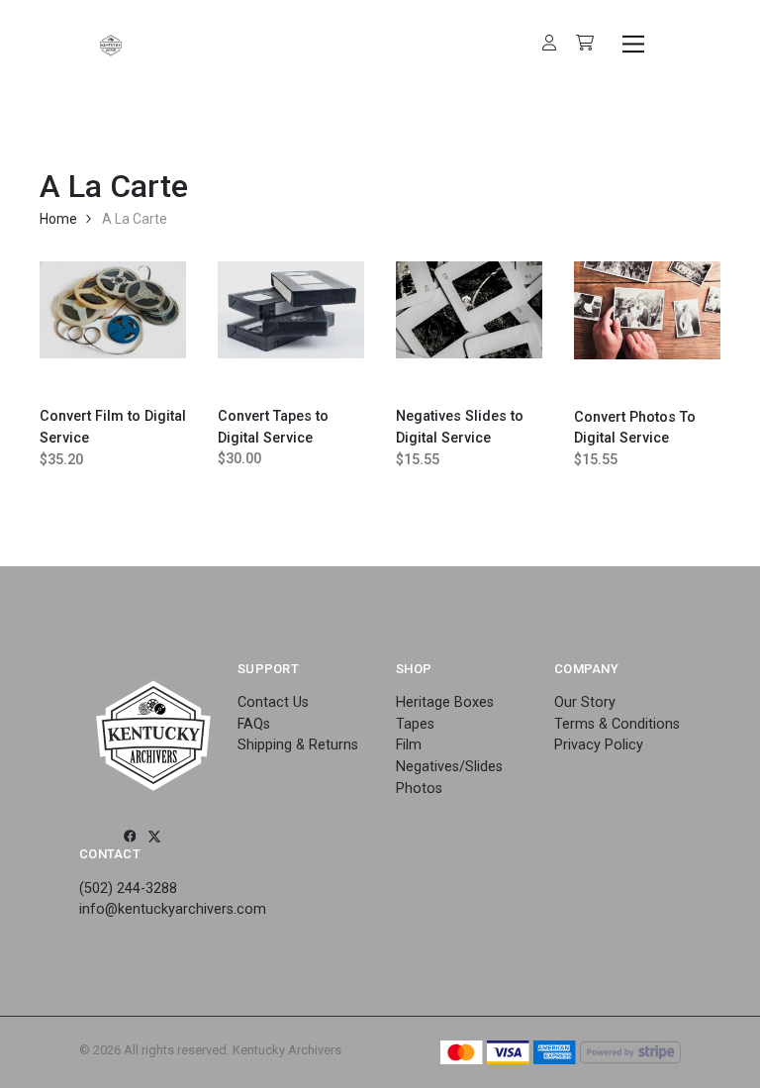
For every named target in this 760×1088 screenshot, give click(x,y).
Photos (419, 788)
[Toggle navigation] (630, 44)
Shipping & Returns (298, 745)
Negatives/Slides (449, 766)
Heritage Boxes (445, 702)
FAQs (254, 724)
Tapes (415, 724)
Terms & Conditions (617, 724)
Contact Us (273, 702)
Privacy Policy (598, 745)
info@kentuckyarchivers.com (172, 909)
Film (409, 745)
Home (58, 219)
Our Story (585, 702)
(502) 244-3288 (128, 888)
